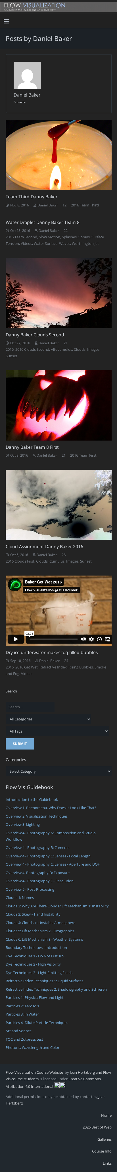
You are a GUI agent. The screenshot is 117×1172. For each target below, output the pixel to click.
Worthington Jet (85, 243)
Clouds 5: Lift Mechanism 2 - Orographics (40, 930)
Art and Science (19, 1030)
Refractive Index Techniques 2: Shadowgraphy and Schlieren (56, 989)
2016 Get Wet (26, 667)
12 (64, 205)
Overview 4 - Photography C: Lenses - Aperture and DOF (53, 864)
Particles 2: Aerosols (22, 1005)
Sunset (11, 355)
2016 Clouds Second (32, 349)
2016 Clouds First (20, 561)
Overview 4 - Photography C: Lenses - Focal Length (48, 856)
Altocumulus (61, 349)
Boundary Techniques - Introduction (36, 947)
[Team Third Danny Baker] (59, 155)
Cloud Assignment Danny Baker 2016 (44, 546)
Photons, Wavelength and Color (32, 1047)
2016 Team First (83, 455)
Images (93, 349)
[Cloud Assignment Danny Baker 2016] (59, 505)
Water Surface (45, 243)
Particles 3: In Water (22, 1014)
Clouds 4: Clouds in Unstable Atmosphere (40, 922)
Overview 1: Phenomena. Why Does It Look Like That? (51, 807)
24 (66, 660)
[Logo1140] (58, 7)
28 (64, 554)
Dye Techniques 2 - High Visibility (33, 964)
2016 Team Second (21, 236)
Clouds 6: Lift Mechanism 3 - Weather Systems (44, 939)
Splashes (69, 236)
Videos (26, 243)
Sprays (84, 236)
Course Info (102, 1151)
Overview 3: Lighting (23, 824)
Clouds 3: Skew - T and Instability (33, 914)
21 (66, 342)
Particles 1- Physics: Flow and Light (35, 997)
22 (66, 230)
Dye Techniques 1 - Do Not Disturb (35, 955)
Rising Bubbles (80, 667)
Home (106, 1115)
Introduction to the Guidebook (32, 799)
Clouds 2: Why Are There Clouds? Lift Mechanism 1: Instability (57, 906)
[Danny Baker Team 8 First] (59, 405)
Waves (64, 243)
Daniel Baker (47, 205)
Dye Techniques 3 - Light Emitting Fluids (39, 972)
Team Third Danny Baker (31, 196)
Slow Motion (49, 236)
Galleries (104, 1139)
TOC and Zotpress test (24, 1039)
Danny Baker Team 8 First (32, 447)
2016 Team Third (85, 205)
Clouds (79, 349)
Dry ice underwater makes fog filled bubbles (52, 652)
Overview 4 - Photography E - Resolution (40, 880)
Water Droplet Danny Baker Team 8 (43, 222)
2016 (10, 349)
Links (107, 1163)
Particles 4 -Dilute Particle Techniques (37, 1022)
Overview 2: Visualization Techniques (37, 816)
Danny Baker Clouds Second (35, 335)
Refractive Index (53, 667)
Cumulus (56, 561)
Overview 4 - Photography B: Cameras (37, 847)
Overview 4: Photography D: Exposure (38, 872)
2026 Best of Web (97, 1127)
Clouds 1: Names (20, 897)
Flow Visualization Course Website (35, 1072)
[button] (6, 21)
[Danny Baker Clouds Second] (59, 293)
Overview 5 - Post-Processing (30, 889)
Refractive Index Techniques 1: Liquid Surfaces (44, 980)
